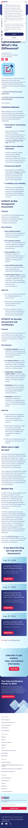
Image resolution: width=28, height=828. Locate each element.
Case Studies (4, 753)
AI (10, 53)
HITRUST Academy (5, 762)
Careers (3, 783)
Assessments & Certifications (8, 722)
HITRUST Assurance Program (9, 55)
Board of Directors (5, 777)
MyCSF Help (4, 755)
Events (2, 747)
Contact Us (4, 788)
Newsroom (3, 786)
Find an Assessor (5, 730)
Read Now (8, 579)
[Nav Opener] (25, 2)
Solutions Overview (5, 725)
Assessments (5, 53)
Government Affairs (6, 742)
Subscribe (14, 669)
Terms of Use (11, 819)
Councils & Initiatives (6, 791)
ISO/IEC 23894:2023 (13, 140)
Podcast (3, 737)
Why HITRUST (4, 727)
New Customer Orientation (7, 771)
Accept (14, 34)
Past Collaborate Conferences (8, 750)
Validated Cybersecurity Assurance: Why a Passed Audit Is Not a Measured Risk (14, 595)
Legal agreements (5, 821)
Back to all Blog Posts (12, 640)
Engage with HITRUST (8, 696)
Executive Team (5, 780)
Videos (2, 739)
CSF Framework (5, 719)
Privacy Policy (4, 819)
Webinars (3, 745)
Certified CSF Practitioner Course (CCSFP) (11, 768)
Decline (14, 37)
